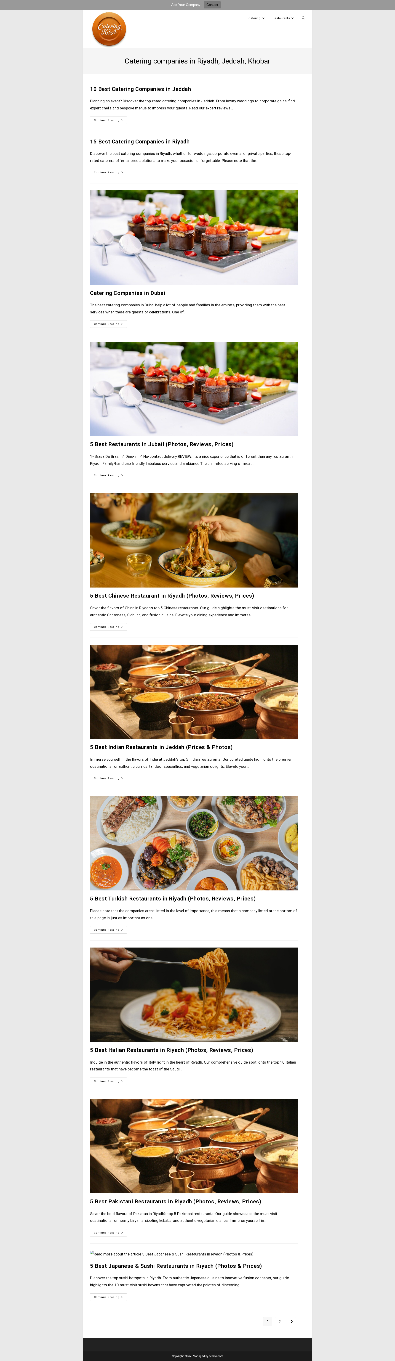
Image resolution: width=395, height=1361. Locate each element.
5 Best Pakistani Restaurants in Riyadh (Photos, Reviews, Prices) (175, 1201)
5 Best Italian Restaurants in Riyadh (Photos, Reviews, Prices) (171, 1050)
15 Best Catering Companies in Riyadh (140, 141)
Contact (212, 5)
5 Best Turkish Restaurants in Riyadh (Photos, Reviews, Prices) (173, 898)
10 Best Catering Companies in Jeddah (140, 89)
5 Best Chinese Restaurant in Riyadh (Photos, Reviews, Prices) (172, 596)
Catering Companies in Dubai (127, 293)
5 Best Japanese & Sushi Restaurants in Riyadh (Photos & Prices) (176, 1266)
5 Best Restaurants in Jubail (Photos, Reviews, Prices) (162, 444)
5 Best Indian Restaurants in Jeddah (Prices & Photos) (161, 747)
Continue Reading (110, 121)
